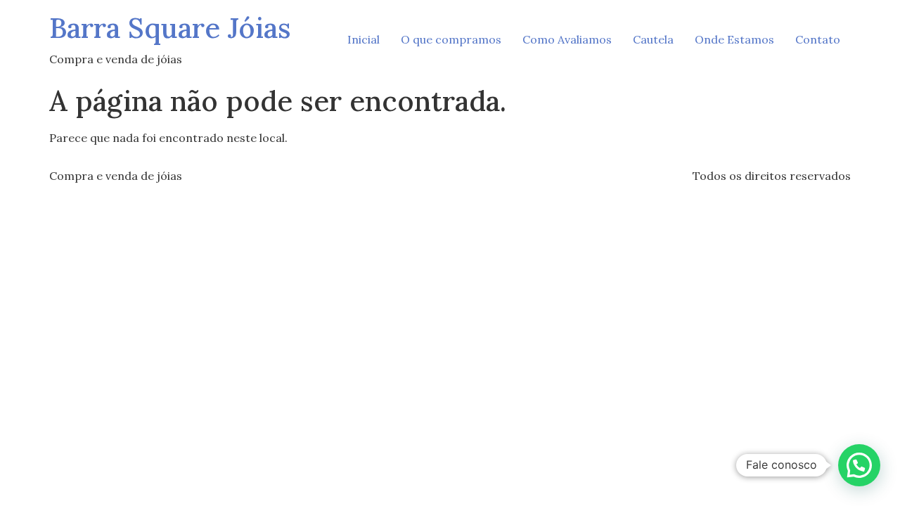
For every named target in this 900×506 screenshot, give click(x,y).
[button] (859, 465)
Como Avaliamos (567, 39)
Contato (817, 39)
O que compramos (451, 39)
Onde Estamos (734, 39)
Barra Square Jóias (170, 28)
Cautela (653, 39)
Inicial (363, 39)
